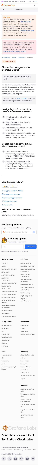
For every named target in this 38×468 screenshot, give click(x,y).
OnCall (14, 57)
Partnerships (24, 361)
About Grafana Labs (27, 355)
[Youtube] (27, 458)
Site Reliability (25, 293)
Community (5, 361)
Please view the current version (14, 51)
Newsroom (23, 364)
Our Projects (24, 325)
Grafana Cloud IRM (27, 31)
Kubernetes (5, 340)
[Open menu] (35, 5)
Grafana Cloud (15, 439)
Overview (4, 263)
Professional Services (27, 375)
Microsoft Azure (6, 337)
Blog (2, 358)
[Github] (21, 458)
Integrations (21, 57)
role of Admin (22, 98)
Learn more (31, 1)
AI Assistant (5, 272)
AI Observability (25, 263)
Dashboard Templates (27, 334)
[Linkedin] (15, 458)
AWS (2, 331)
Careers (23, 358)
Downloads (24, 331)
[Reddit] (33, 458)
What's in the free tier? (9, 269)
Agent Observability (7, 275)
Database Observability (9, 291)
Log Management (26, 296)
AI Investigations (7, 310)
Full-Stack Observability (28, 266)
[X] (9, 458)
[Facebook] (3, 458)
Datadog (4, 343)
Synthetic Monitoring (8, 297)
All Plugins (4, 328)
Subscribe (31, 247)
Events (3, 364)
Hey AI (22, 378)
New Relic (4, 346)
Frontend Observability (8, 294)
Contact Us (24, 370)
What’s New (5, 313)
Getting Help (24, 373)
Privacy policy (24, 251)
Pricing (3, 266)
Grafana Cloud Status (8, 316)
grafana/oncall (25, 22)
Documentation (6, 57)
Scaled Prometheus (26, 284)
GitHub (22, 328)
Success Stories (25, 367)
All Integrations (6, 325)
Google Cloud (5, 334)
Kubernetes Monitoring (9, 283)
